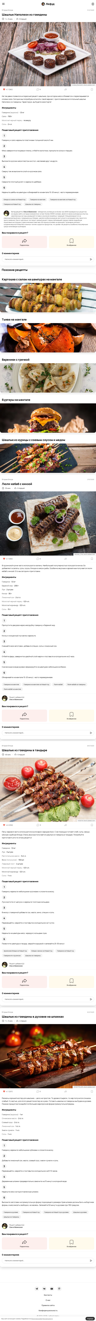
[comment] (91, 259)
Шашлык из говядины (33, 204)
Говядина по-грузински (12, 955)
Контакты (48, 1295)
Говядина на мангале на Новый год (63, 199)
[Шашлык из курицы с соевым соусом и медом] (48, 458)
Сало (4, 116)
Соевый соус (7, 1122)
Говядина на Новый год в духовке (56, 1212)
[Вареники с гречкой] (48, 378)
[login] (93, 4)
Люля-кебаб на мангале (12, 689)
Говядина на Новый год (12, 204)
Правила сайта (48, 1305)
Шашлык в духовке (80, 1212)
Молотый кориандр (10, 605)
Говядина (6, 112)
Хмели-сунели (8, 1130)
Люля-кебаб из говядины (76, 684)
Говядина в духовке (11, 1212)
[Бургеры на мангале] (48, 418)
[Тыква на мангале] (48, 337)
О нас (48, 1300)
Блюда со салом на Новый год (14, 199)
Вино (4, 860)
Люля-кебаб (58, 684)
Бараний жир (7, 585)
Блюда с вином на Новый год (41, 951)
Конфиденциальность (48, 1310)
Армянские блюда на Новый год (15, 951)
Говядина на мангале (37, 199)
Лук (3, 589)
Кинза (4, 593)
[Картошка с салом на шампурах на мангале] (48, 297)
